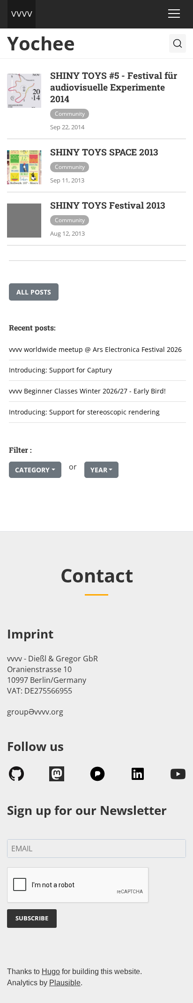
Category (32, 469)
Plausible (65, 983)
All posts (33, 292)
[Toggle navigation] (174, 13)
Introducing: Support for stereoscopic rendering (84, 411)
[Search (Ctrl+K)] (177, 43)
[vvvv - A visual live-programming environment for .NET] (21, 14)
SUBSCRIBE (31, 918)
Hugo (51, 971)
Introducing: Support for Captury (60, 369)
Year (98, 469)
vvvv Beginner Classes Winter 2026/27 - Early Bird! (87, 390)
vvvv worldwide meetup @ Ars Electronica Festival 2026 (95, 349)
